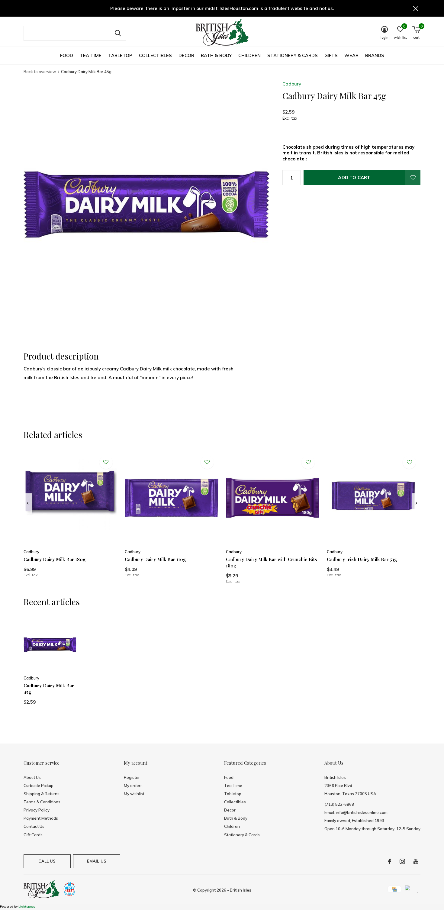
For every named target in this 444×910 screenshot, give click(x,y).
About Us (32, 777)
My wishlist (134, 793)
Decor (186, 55)
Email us (96, 861)
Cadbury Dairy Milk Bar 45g (49, 688)
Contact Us (34, 826)
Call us (47, 861)
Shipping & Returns (42, 793)
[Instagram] (402, 861)
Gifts (331, 55)
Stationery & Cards (292, 55)
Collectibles (155, 55)
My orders (133, 785)
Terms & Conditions (42, 801)
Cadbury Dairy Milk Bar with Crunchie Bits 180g (271, 562)
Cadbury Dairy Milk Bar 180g (55, 559)
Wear (351, 55)
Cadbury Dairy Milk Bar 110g (155, 559)
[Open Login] (412, 177)
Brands (374, 55)
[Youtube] (415, 861)
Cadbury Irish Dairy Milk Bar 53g (362, 559)
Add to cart (354, 177)
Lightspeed (27, 906)
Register (132, 777)
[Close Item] (415, 8)
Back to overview (40, 71)
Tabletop (120, 55)
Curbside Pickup (38, 785)
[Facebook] (389, 861)
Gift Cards (33, 834)
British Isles (240, 890)
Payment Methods (41, 818)
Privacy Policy (37, 810)
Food (66, 55)
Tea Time (90, 55)
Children (249, 55)
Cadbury (291, 84)
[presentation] (27, 503)
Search (117, 33)
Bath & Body (216, 55)
